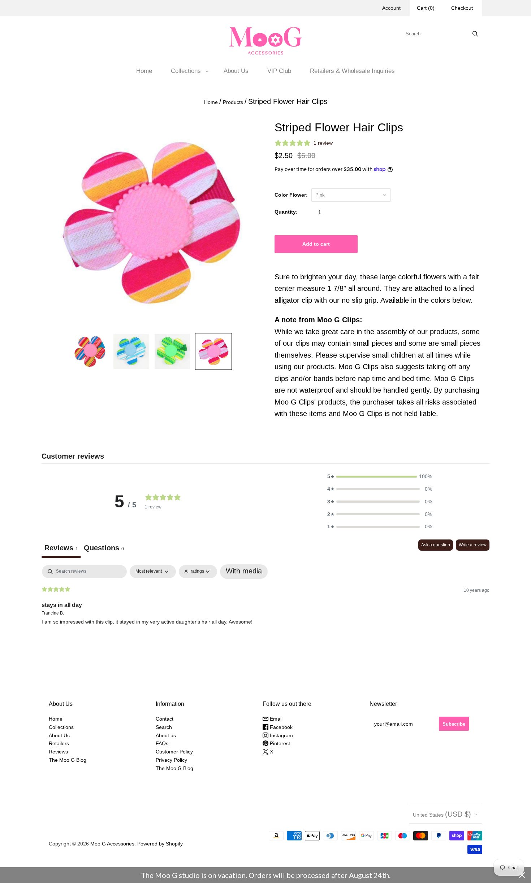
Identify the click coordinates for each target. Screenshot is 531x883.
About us (166, 735)
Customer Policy (174, 752)
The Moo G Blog (67, 760)
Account (391, 8)
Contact (164, 719)
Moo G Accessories (112, 844)
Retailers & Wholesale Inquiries (352, 70)
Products (233, 102)
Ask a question (435, 544)
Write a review (473, 544)
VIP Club (279, 70)
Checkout (462, 8)
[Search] (475, 33)
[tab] (104, 548)
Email (275, 719)
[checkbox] (244, 571)
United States (442, 814)
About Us (236, 70)
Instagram (280, 735)
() (426, 8)
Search (164, 727)
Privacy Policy (171, 760)
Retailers (59, 743)
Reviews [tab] (61, 548)
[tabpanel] (265, 611)
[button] (379, 476)
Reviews (58, 752)
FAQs (162, 743)
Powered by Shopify (160, 844)
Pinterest (279, 743)
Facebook (280, 727)
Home (144, 70)
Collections (186, 70)
